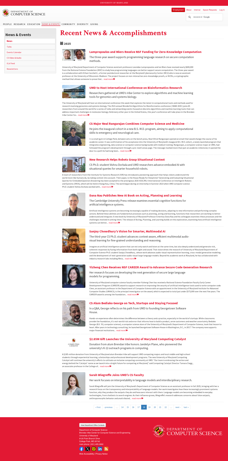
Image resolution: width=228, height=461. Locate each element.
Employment (178, 9)
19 (149, 407)
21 (160, 407)
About (188, 9)
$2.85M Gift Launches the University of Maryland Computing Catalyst (137, 339)
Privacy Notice (102, 453)
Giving (94, 24)
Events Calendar (14, 52)
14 (122, 407)
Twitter (88, 449)
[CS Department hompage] (187, 430)
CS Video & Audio (14, 57)
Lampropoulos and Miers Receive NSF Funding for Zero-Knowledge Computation (145, 52)
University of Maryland (114, 3)
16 (133, 407)
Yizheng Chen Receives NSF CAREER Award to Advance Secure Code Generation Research (150, 267)
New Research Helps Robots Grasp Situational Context (127, 159)
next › (177, 407)
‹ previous (108, 407)
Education (33, 24)
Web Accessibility (86, 453)
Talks (9, 46)
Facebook (81, 449)
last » (186, 407)
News (9, 41)
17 (138, 407)
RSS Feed (106, 449)
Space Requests (210, 9)
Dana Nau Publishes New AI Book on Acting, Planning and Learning (135, 195)
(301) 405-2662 (96, 444)
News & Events (51, 24)
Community (68, 24)
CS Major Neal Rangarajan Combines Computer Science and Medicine (137, 124)
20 (155, 407)
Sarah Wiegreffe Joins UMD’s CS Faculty (116, 375)
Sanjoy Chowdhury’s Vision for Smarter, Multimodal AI (127, 231)
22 (166, 407)
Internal (197, 9)
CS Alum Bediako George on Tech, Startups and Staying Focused (133, 303)
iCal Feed (11, 63)
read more (108, 79)
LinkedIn (100, 449)
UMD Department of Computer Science (24, 13)
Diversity (82, 24)
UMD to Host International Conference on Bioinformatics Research (135, 88)
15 (128, 407)
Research (19, 24)
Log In (222, 9)
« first (98, 407)
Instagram (94, 449)
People (7, 24)
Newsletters (12, 69)
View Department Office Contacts (92, 425)
